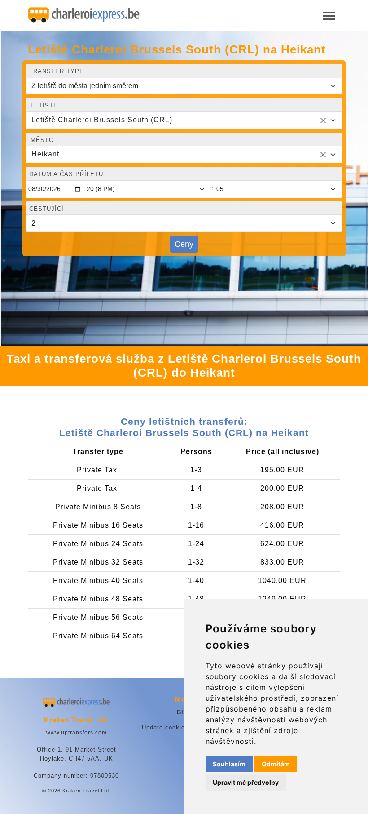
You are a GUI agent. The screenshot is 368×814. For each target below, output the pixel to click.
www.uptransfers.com (76, 732)
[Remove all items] (323, 120)
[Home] (84, 15)
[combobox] (184, 120)
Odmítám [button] (276, 764)
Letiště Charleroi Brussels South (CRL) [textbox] (101, 120)
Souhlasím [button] (229, 764)
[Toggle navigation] (329, 15)
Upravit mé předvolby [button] (246, 782)
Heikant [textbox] (45, 154)
